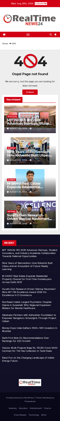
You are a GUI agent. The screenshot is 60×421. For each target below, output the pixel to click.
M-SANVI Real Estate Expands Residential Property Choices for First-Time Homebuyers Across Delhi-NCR (26, 279)
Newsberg (47, 398)
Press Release (20, 415)
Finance (47, 408)
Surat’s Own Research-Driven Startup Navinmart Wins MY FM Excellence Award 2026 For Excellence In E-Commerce (28, 292)
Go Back (30, 92)
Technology (34, 415)
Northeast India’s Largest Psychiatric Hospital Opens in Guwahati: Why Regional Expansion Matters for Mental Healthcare (26, 305)
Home (5, 43)
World (43, 415)
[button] (51, 34)
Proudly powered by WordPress (20, 398)
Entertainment (36, 408)
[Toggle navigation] (28, 34)
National (12, 211)
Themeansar (29, 401)
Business (11, 148)
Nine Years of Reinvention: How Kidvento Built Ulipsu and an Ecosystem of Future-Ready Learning (27, 266)
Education (12, 116)
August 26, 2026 (19, 128)
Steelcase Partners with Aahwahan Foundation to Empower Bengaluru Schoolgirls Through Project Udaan (29, 318)
